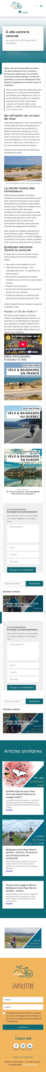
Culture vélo (29, 40)
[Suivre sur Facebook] (16, 1046)
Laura (11, 40)
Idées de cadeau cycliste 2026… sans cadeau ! (22, 605)
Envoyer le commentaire (21, 569)
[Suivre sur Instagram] (23, 1046)
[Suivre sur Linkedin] (29, 1046)
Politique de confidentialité (23, 1057)
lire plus (9, 810)
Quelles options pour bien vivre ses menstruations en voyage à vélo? (21, 794)
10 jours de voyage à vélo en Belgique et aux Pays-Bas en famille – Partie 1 (21, 888)
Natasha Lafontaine (30, 1064)
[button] (23, 1017)
